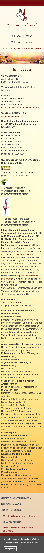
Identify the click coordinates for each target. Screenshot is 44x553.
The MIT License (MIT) (12, 302)
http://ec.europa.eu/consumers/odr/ (18, 254)
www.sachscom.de (10, 115)
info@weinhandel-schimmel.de (26, 48)
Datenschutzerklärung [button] (28, 542)
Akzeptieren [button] (10, 549)
